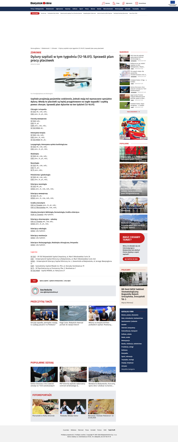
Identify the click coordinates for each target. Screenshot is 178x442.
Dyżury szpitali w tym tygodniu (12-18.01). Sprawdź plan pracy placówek (81, 48)
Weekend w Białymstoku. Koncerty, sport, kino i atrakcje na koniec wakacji (102, 385)
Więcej (143, 9)
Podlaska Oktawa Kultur (69, 416)
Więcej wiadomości (132, 111)
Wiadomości (50, 9)
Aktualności (133, 60)
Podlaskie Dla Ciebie (53, 13)
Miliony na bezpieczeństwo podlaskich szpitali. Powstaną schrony (100, 324)
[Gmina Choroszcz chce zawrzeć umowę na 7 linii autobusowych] (44, 374)
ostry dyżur (67, 280)
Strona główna (35, 48)
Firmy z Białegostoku (37, 9)
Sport (81, 9)
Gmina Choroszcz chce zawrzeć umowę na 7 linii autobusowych (43, 385)
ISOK (105, 430)
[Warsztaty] (101, 406)
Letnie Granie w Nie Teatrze (104, 13)
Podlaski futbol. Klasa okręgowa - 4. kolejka (137, 104)
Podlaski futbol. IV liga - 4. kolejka (139, 81)
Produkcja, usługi (127, 347)
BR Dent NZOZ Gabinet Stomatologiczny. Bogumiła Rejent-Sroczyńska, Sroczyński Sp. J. (133, 294)
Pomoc (99, 430)
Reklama (124, 350)
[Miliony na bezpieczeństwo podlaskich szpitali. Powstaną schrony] (102, 313)
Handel (123, 324)
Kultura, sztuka (126, 334)
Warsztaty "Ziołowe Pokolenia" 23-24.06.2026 (101, 417)
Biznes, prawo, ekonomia (129, 315)
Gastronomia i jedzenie (129, 321)
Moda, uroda (125, 337)
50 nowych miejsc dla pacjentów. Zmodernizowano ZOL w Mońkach (138, 73)
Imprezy (107, 3)
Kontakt (93, 430)
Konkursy (43, 13)
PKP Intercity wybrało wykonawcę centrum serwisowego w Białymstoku (72, 385)
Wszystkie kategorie (128, 369)
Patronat (80, 430)
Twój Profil (111, 430)
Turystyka (135, 9)
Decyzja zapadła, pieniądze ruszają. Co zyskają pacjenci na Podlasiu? (44, 324)
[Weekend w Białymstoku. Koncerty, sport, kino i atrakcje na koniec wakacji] (102, 374)
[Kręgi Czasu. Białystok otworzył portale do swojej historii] (73, 313)
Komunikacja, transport (129, 331)
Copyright (90, 435)
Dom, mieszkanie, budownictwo (132, 318)
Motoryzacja (119, 9)
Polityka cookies (80, 435)
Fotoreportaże (42, 394)
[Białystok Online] (41, 3)
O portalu (66, 430)
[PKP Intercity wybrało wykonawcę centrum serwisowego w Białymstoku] (73, 374)
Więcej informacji (127, 303)
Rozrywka (124, 353)
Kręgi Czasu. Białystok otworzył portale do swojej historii (71, 324)
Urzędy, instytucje (127, 363)
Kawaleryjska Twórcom (89, 13)
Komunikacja (142, 3)
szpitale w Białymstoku (56, 280)
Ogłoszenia (129, 3)
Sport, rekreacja (126, 356)
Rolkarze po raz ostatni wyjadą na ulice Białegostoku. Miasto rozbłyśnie (138, 65)
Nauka (99, 9)
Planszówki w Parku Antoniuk (43, 416)
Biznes (93, 9)
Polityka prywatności (67, 435)
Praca (87, 9)
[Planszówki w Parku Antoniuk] (45, 406)
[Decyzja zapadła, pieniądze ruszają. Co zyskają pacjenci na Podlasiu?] (44, 313)
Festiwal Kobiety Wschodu (121, 13)
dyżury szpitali (44, 280)
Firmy (117, 3)
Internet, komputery (128, 328)
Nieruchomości (108, 9)
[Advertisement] (89, 31)
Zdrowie (127, 9)
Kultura (75, 9)
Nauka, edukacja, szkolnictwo (131, 344)
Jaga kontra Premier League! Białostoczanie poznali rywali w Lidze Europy (138, 96)
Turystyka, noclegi (127, 360)
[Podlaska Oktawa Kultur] (73, 406)
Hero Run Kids (133, 13)
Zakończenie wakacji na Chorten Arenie (71, 13)
